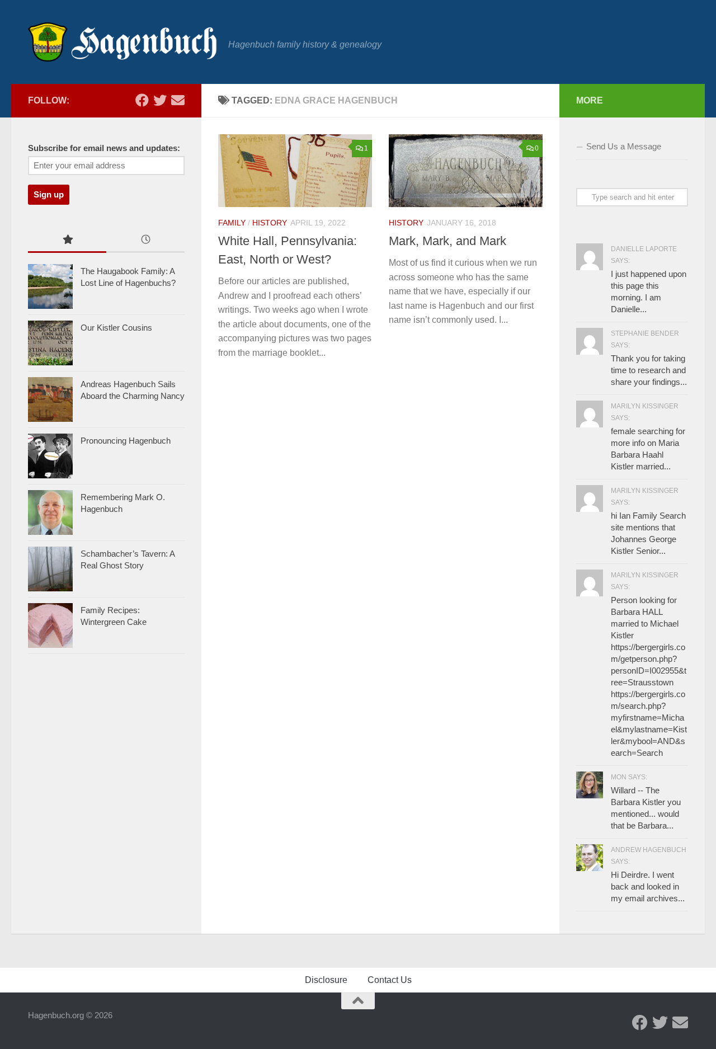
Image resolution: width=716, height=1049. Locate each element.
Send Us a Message (623, 146)
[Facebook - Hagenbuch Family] (142, 100)
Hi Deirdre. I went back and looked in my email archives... (648, 886)
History (269, 222)
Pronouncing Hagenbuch (126, 440)
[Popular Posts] (67, 241)
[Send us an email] (178, 100)
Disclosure (326, 980)
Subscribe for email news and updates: (104, 148)
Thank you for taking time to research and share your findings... (649, 370)
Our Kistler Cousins (116, 327)
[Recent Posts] (145, 241)
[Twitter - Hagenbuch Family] (160, 100)
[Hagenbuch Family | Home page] (122, 42)
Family (232, 222)
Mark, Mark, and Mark (447, 241)
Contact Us (390, 980)
